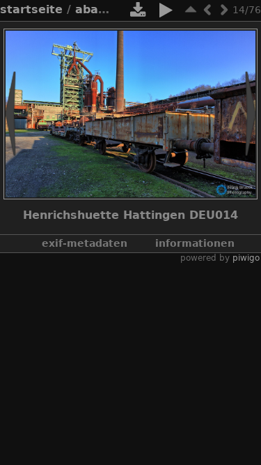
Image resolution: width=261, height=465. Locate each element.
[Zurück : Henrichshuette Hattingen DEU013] (207, 9)
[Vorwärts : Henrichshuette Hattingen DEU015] (224, 9)
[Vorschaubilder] (190, 9)
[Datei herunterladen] (138, 12)
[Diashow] (165, 12)
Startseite (31, 9)
